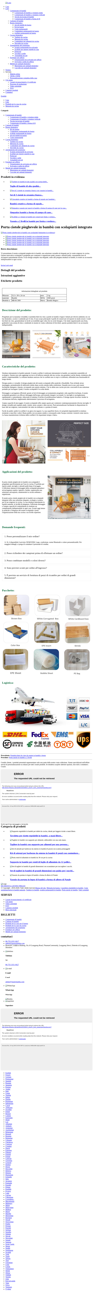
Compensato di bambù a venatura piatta (29, 13)
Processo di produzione (18, 84)
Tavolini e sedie (20, 54)
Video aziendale (15, 86)
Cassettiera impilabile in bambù (72, 888)
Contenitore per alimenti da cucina (27, 41)
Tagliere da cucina (21, 37)
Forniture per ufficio (17, 58)
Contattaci (9, 92)
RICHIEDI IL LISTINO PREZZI (13, 886)
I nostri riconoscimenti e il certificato (23, 82)
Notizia (8, 70)
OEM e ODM (15, 76)
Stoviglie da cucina (21, 43)
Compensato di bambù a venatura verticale (30, 15)
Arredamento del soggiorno (20, 45)
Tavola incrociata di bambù (24, 17)
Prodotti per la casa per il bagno (16, 923)
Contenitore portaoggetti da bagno (27, 31)
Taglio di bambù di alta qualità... (25, 186)
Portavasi (18, 51)
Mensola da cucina (21, 39)
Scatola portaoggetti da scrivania (26, 47)
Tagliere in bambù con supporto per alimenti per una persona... (39, 844)
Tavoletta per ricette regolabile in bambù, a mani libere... (36, 836)
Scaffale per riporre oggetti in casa (27, 49)
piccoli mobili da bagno (23, 25)
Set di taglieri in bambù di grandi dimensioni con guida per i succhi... (42, 871)
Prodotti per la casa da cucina (15, 104)
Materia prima (15, 74)
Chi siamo (9, 80)
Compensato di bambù (18, 11)
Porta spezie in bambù (70, 890)
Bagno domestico (16, 23)
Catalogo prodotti (11, 90)
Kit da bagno (19, 27)
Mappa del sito (40, 888)
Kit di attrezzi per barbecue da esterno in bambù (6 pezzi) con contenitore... (45, 853)
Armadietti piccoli (21, 56)
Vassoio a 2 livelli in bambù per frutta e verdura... (33, 221)
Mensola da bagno (53, 888)
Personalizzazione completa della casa (23, 78)
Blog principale (10, 910)
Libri (7, 9)
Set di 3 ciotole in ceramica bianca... (26, 195)
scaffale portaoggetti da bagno (25, 33)
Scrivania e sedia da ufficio (24, 62)
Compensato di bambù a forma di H (27, 19)
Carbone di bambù (16, 21)
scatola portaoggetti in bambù (50, 890)
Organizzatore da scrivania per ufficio (28, 60)
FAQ (12, 88)
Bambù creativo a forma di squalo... (27, 204)
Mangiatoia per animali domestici (26, 66)
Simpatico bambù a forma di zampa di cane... (31, 212)
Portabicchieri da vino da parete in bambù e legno (28, 755)
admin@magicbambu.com (14, 982)
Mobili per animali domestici (20, 64)
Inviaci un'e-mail (7, 265)
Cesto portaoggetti (21, 29)
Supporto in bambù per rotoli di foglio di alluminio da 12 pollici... (40, 862)
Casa (7, 7)
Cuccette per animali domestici (25, 68)
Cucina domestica (16, 35)
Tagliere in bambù (32, 890)
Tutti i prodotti (83, 890)
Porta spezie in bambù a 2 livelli (20, 757)
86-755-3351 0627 (12, 965)
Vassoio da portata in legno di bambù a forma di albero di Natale (40, 879)
